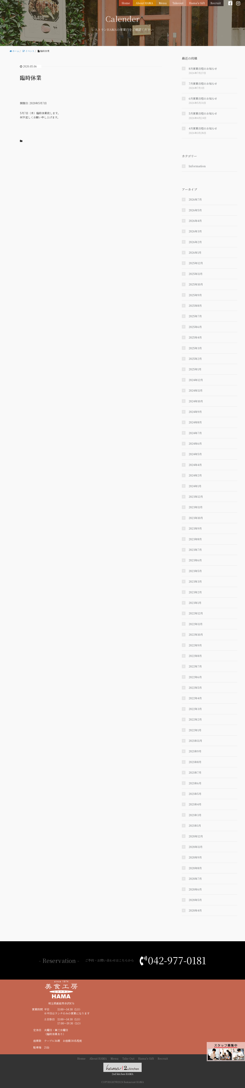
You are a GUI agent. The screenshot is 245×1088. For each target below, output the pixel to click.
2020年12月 (196, 836)
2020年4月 (195, 910)
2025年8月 (195, 305)
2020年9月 (195, 857)
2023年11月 (196, 507)
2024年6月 (195, 443)
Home (126, 3)
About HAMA (144, 3)
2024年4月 (195, 465)
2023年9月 (195, 528)
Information (197, 166)
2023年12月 (196, 496)
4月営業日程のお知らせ (203, 128)
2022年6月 (195, 677)
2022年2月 (195, 719)
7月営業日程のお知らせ (203, 83)
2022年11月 (196, 624)
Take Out (128, 1058)
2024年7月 (195, 433)
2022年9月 (195, 645)
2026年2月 (195, 242)
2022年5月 (195, 688)
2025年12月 (196, 263)
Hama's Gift (197, 3)
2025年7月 (195, 316)
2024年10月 (196, 401)
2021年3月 (195, 815)
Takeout (177, 3)
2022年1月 (195, 730)
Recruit (216, 3)
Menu (163, 3)
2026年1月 (195, 252)
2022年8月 (195, 656)
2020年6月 (195, 889)
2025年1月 (195, 369)
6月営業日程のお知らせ (203, 98)
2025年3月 (195, 348)
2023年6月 (195, 560)
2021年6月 (195, 783)
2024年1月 (195, 486)
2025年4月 (195, 337)
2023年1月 (195, 603)
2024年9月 (195, 412)
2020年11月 (196, 847)
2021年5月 (195, 794)
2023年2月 (195, 592)
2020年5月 (195, 900)
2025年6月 (195, 327)
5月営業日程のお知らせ (203, 113)
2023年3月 (195, 581)
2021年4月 (195, 804)
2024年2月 (195, 475)
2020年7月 (195, 879)
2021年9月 (195, 751)
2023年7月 (195, 550)
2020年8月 (195, 868)
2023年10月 (196, 518)
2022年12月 (196, 613)
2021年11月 (195, 741)
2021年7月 (195, 772)
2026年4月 (195, 221)
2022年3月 (195, 709)
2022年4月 (195, 698)
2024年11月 (196, 390)
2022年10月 (196, 634)
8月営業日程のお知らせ (203, 69)
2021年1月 (195, 825)
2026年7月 (195, 199)
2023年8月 (195, 539)
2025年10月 (196, 284)
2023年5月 (195, 571)
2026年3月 (195, 231)
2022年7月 (195, 666)
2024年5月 (195, 454)
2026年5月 (195, 210)
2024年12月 (196, 380)
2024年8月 (195, 422)
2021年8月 (195, 762)
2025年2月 (195, 359)
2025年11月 (196, 274)
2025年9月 (195, 295)
